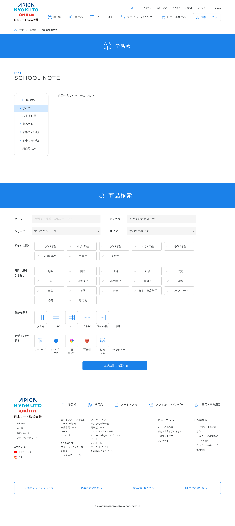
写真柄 (87, 349)
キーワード (21, 219)
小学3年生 (115, 246)
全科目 (148, 281)
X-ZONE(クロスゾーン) (102, 451)
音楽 (115, 290)
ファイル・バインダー (141, 17)
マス (71, 326)
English (218, 8)
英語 (83, 290)
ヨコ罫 (56, 326)
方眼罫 (87, 326)
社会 (148, 271)
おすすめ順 (29, 115)
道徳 (50, 300)
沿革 (198, 431)
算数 (50, 271)
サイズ (114, 231)
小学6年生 (50, 256)
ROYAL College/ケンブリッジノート (105, 437)
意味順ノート (97, 427)
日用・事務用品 (176, 17)
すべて (26, 108)
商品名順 (27, 123)
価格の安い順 (30, 132)
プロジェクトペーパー (72, 455)
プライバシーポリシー (27, 438)
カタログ (176, 8)
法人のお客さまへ (143, 488)
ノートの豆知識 (165, 427)
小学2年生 (83, 246)
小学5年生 (180, 246)
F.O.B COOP (67, 443)
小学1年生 (50, 246)
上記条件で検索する (116, 365)
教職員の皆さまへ (91, 488)
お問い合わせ (203, 8)
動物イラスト (102, 351)
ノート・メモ (105, 17)
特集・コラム (209, 17)
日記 (50, 281)
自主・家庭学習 (147, 290)
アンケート (163, 440)
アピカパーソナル (100, 447)
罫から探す (21, 312)
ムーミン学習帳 (68, 423)
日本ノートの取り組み (207, 436)
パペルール (96, 443)
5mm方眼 (102, 326)
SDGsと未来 (162, 8)
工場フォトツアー (166, 436)
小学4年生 (148, 246)
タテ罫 (40, 326)
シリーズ (20, 231)
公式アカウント (25, 452)
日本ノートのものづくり (208, 445)
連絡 (180, 281)
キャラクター (118, 349)
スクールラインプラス (72, 447)
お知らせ (189, 8)
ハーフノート (180, 290)
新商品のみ (29, 148)
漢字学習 (115, 281)
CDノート (66, 435)
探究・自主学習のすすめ (170, 431)
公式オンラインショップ (39, 488)
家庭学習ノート (68, 427)
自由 (50, 290)
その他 (83, 300)
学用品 (79, 17)
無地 (118, 326)
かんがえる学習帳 (100, 423)
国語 (83, 271)
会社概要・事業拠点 (206, 427)
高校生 (115, 256)
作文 (180, 271)
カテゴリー (116, 219)
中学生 (83, 256)
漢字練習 (83, 281)
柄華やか (71, 351)
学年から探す (22, 245)
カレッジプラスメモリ (102, 431)
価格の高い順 (30, 140)
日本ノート (23, 457)
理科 (115, 271)
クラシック (41, 349)
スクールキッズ (98, 419)
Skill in (64, 451)
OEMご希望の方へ (196, 488)
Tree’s (64, 431)
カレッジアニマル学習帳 (73, 419)
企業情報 (147, 8)
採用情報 (200, 450)
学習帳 (57, 17)
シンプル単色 (56, 351)
